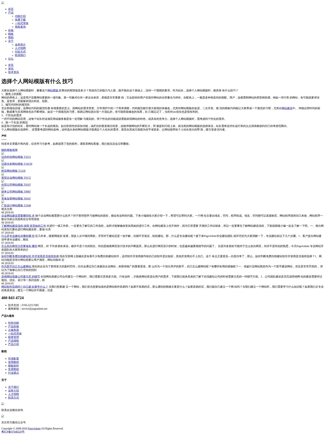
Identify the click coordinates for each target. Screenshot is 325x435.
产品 (11, 12)
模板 (11, 33)
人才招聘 (20, 48)
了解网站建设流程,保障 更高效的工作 (23, 225)
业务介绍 (13, 390)
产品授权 (13, 340)
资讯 (11, 68)
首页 (11, 9)
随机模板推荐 (9, 150)
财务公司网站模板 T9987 (16, 191)
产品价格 (13, 326)
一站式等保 (21, 23)
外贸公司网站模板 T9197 (16, 184)
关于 (11, 41)
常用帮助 (13, 369)
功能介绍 (20, 16)
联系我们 (20, 55)
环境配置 (13, 358)
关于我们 (13, 387)
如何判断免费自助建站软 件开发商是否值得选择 (30, 256)
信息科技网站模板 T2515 (16, 156)
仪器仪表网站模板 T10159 (16, 163)
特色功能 (13, 322)
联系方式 (13, 397)
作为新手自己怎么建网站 (16, 266)
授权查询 (20, 26)
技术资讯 (13, 72)
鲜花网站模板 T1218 (13, 170)
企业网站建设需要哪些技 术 (18, 215)
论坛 (11, 58)
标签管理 (13, 337)
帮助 (11, 37)
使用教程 (13, 362)
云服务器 (13, 330)
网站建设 (287, 108)
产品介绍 (13, 344)
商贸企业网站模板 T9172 (16, 177)
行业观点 (13, 372)
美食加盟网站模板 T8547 (16, 198)
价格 (11, 30)
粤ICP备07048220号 (13, 431)
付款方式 (20, 51)
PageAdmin (34, 428)
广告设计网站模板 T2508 (16, 205)
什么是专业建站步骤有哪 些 (18, 236)
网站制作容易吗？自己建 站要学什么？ (24, 286)
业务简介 (20, 44)
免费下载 (20, 19)
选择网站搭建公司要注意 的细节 (20, 276)
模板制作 (13, 365)
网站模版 (53, 90)
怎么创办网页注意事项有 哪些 (19, 246)
